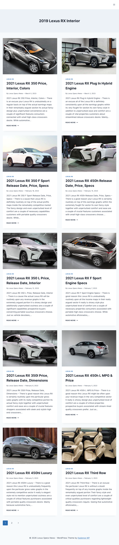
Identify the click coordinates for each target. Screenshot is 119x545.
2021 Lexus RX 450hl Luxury (29, 473)
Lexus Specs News (16, 93)
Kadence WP (84, 538)
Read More (13, 126)
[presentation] (30, 56)
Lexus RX (10, 79)
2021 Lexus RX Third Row (86, 473)
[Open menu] (114, 4)
